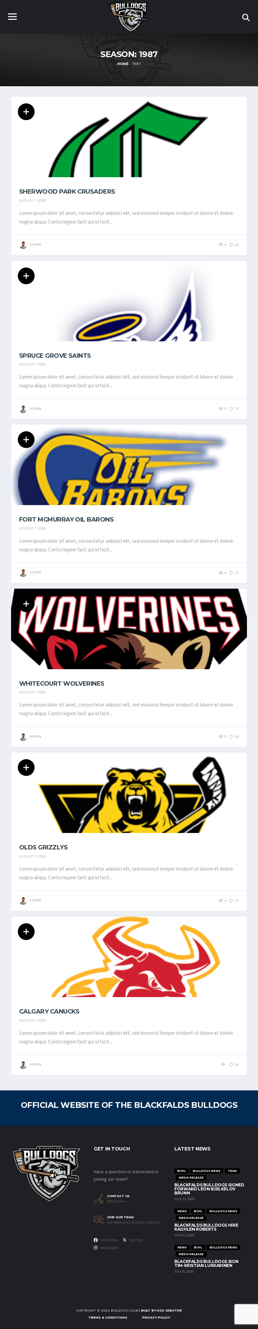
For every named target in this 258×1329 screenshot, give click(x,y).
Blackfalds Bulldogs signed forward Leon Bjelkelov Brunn (209, 1188)
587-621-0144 (116, 1201)
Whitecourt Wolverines (61, 683)
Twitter (135, 1240)
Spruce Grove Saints (55, 355)
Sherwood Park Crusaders (67, 191)
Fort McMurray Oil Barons (66, 519)
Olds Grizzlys (43, 847)
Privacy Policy (156, 1317)
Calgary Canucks (49, 1011)
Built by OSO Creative (161, 1310)
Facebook (108, 1240)
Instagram (108, 1248)
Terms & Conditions (107, 1317)
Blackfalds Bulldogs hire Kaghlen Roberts (206, 1227)
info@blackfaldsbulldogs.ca (133, 1222)
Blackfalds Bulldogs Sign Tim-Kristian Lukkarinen (206, 1263)
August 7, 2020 (32, 200)
